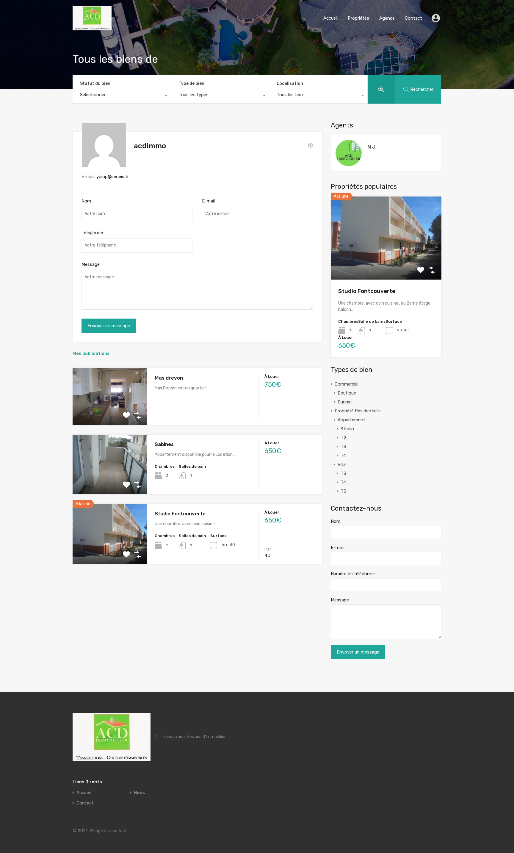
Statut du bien (95, 83)
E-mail (208, 201)
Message (91, 264)
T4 (343, 455)
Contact (413, 18)
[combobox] (122, 96)
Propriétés (358, 18)
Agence (387, 18)
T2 (343, 437)
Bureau (345, 402)
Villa (342, 464)
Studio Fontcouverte (180, 514)
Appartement (351, 419)
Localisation (290, 83)
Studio (347, 428)
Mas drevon (169, 378)
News (139, 792)
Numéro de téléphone (353, 573)
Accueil (330, 18)
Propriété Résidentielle (358, 411)
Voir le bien (386, 263)
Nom (86, 201)
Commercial (346, 384)
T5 (343, 491)
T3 (343, 446)
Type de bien (191, 83)
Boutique (347, 393)
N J (371, 147)
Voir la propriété (110, 413)
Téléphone (92, 232)
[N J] (349, 163)
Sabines (164, 444)
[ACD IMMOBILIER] (92, 27)
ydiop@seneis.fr (112, 176)
